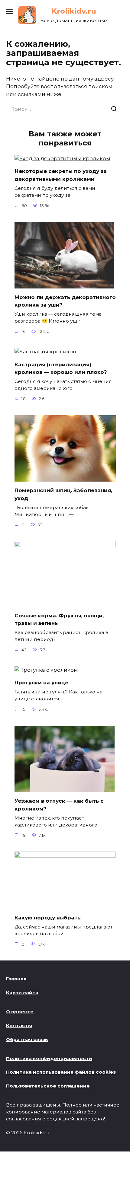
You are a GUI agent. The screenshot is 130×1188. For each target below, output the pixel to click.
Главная (16, 979)
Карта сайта (22, 992)
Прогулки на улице (41, 683)
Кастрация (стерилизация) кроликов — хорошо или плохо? (61, 368)
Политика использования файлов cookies (61, 1072)
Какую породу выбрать (47, 917)
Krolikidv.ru (73, 11)
